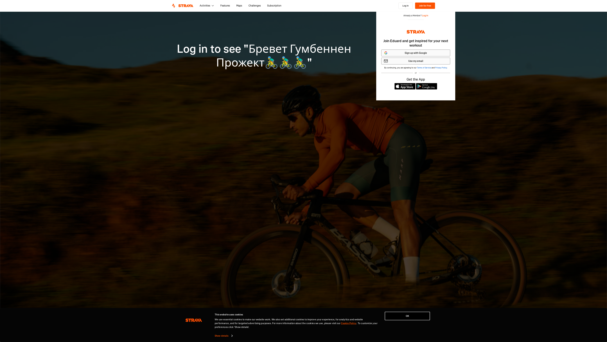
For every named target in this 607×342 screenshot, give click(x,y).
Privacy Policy (441, 67)
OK (407, 316)
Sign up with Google (416, 53)
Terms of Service (424, 67)
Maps (239, 5)
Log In (405, 5)
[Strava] (182, 5)
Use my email (415, 61)
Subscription (274, 5)
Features (225, 5)
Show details (221, 335)
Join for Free (425, 5)
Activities (205, 5)
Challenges (254, 5)
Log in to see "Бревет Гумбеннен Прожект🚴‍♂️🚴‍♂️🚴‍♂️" (264, 55)
